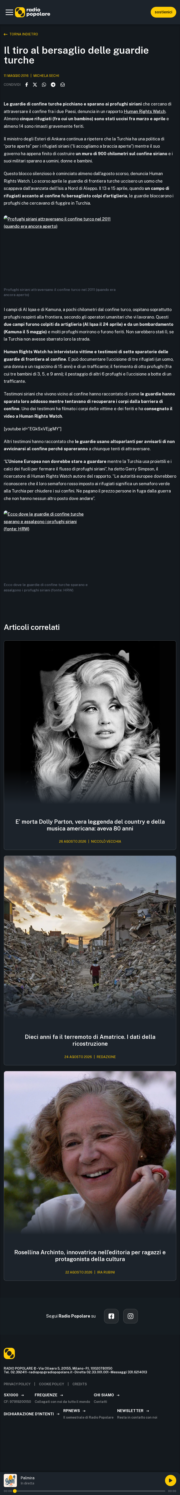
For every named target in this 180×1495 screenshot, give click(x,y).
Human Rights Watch (144, 111)
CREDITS (79, 1384)
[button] (9, 12)
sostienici (163, 12)
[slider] (15, 1491)
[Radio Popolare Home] (32, 12)
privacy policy (17, 1384)
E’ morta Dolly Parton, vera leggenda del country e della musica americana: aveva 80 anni (90, 825)
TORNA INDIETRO (23, 34)
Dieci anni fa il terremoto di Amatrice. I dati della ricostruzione (90, 1040)
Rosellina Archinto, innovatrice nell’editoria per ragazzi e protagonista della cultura (90, 1255)
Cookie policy (51, 1384)
